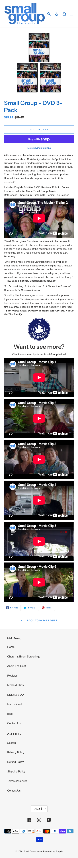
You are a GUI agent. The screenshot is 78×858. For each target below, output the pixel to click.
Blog (10, 713)
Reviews (12, 675)
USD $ (38, 808)
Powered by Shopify (53, 851)
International (14, 704)
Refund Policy (15, 761)
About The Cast (16, 665)
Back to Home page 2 (41, 620)
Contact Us (14, 723)
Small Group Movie (33, 851)
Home (11, 646)
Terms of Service (17, 780)
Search (11, 742)
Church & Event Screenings (23, 656)
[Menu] (72, 14)
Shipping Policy (16, 771)
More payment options (39, 148)
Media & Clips (15, 685)
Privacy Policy (15, 752)
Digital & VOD (15, 694)
